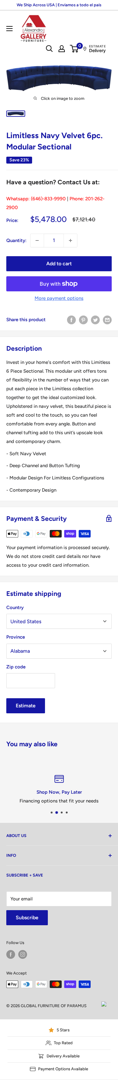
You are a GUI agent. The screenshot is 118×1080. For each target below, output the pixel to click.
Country (15, 607)
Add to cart (59, 264)
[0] (74, 48)
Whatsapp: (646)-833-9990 (36, 199)
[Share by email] (107, 319)
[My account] (62, 48)
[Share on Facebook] (71, 319)
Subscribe (27, 918)
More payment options (59, 298)
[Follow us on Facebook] (10, 954)
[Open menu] (9, 28)
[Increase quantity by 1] (70, 240)
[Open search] (49, 48)
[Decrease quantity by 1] (37, 240)
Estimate (26, 706)
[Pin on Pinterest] (83, 319)
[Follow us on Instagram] (22, 954)
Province (15, 637)
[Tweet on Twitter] (95, 319)
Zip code (15, 667)
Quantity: (16, 240)
